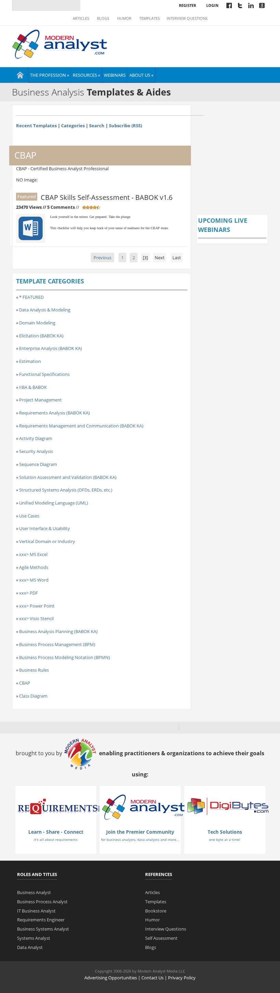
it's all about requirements (56, 839)
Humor (124, 18)
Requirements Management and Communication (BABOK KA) (81, 426)
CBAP (24, 683)
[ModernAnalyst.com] (143, 807)
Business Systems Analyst (43, 929)
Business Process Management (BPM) (57, 644)
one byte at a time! (224, 839)
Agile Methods (33, 567)
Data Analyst (30, 947)
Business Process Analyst (42, 902)
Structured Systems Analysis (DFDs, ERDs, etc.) (65, 490)
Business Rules (34, 670)
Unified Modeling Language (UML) (53, 503)
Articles (81, 18)
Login (212, 5)
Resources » (86, 75)
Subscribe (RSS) (125, 125)
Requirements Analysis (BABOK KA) (54, 413)
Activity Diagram (35, 438)
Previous (102, 257)
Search (96, 125)
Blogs (103, 18)
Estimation (30, 361)
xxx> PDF (28, 593)
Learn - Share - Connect (55, 832)
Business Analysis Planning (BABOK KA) (58, 631)
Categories (73, 125)
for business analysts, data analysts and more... (140, 839)
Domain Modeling (37, 323)
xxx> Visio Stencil (36, 618)
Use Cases (29, 516)
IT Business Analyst (36, 911)
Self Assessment (161, 938)
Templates (149, 18)
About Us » (141, 75)
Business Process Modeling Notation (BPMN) (64, 657)
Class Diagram (33, 696)
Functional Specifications (44, 374)
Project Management (40, 400)
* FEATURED (31, 297)
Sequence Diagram (38, 464)
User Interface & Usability (44, 528)
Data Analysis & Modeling (44, 310)
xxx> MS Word (33, 580)
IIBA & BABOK (33, 387)
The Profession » (49, 75)
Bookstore (155, 911)
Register (187, 5)
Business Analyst (34, 892)
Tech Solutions (225, 832)
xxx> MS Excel (33, 554)
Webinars (115, 75)
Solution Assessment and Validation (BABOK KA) (67, 477)
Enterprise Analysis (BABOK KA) (50, 348)
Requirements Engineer (41, 920)
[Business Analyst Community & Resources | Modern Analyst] (60, 43)
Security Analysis (36, 451)
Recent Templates (36, 125)
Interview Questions (187, 18)
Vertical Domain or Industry (47, 541)
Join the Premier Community (140, 832)
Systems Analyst (33, 938)
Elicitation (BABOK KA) (41, 336)
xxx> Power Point (37, 606)
